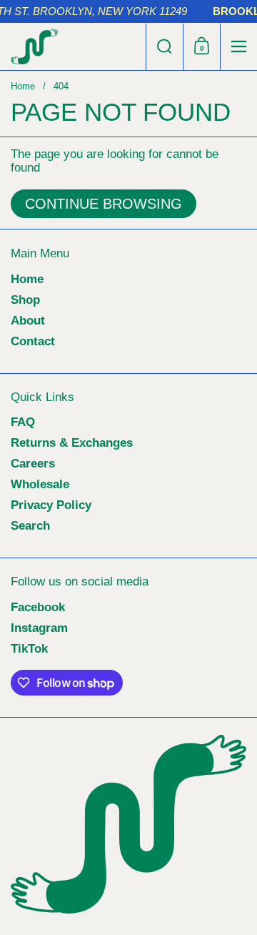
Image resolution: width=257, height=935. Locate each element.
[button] (164, 47)
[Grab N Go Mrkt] (73, 46)
